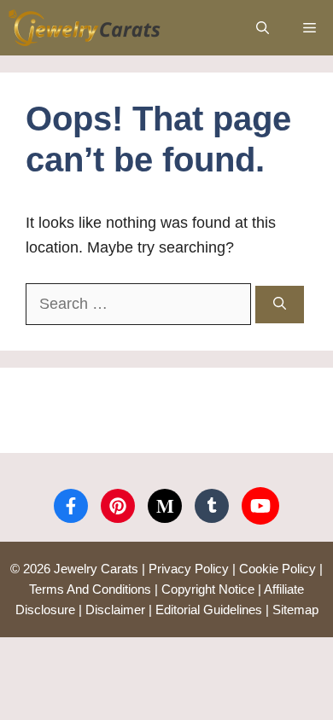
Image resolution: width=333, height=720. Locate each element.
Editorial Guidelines (208, 609)
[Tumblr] (212, 506)
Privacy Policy (189, 568)
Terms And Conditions (90, 589)
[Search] (279, 305)
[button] (262, 27)
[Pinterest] (118, 506)
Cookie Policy (277, 568)
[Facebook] (71, 506)
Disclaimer (115, 609)
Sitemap (295, 609)
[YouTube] (260, 506)
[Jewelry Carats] (85, 27)
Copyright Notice (207, 589)
